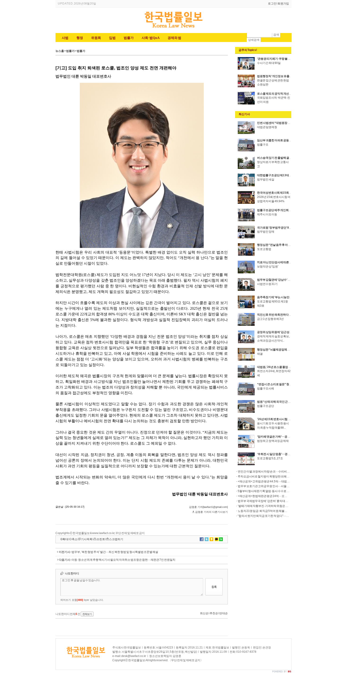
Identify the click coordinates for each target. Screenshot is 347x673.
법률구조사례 (265, 388)
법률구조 (262, 144)
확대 (65, 539)
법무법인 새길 (265, 179)
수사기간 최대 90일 (269, 63)
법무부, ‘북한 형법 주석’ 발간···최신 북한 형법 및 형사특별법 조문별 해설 (115, 552)
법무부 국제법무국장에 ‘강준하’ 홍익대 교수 (264, 501)
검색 (276, 34)
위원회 (96, 38)
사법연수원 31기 (267, 284)
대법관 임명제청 (267, 127)
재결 (260, 353)
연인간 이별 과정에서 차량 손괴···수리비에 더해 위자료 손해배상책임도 (281, 471)
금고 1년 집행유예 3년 (270, 319)
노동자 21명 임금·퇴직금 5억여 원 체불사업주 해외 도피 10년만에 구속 (280, 511)
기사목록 (86, 539)
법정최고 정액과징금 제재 (273, 441)
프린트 (101, 539)
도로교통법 (264, 249)
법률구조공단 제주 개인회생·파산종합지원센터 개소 (289, 210)
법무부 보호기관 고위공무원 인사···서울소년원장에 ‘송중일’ (274, 486)
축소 (74, 539)
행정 (79, 38)
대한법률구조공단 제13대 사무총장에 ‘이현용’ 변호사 (289, 175)
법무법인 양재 (265, 231)
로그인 (272, 3)
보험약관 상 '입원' (267, 266)
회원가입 (283, 3)
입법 (112, 38)
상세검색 (253, 40)
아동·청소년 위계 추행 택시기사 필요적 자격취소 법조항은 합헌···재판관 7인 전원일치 (123, 559)
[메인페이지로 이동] (173, 28)
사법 (65, 38)
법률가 (129, 38)
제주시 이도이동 (267, 214)
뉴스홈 (59, 51)
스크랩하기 (116, 539)
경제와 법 (174, 38)
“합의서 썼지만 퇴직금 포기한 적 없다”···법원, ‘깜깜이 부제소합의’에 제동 (282, 516)
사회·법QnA (151, 38)
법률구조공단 (265, 406)
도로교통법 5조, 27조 (270, 458)
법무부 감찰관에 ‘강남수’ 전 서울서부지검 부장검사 (288, 279)
